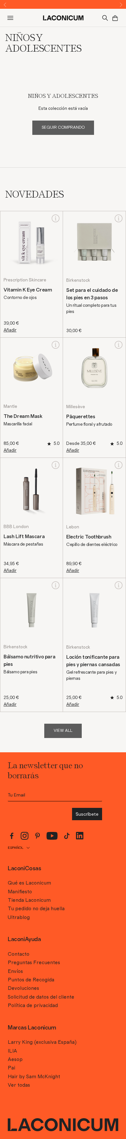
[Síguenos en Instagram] (24, 836)
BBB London (16, 526)
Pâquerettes (80, 416)
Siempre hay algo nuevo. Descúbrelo (63, 4)
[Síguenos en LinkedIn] (80, 835)
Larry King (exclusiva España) (42, 1042)
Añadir (10, 330)
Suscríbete (87, 814)
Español (15, 847)
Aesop (15, 1059)
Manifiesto (20, 891)
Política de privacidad (33, 1005)
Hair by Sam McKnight (34, 1076)
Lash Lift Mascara (24, 536)
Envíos (15, 971)
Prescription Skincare (25, 280)
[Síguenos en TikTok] (67, 836)
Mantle (10, 406)
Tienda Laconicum (29, 900)
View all (63, 731)
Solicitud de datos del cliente (41, 997)
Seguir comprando (63, 127)
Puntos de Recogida (31, 979)
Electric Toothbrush (88, 536)
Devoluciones (23, 988)
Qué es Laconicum (29, 883)
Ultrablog (19, 917)
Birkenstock (78, 280)
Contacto (18, 954)
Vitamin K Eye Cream (28, 289)
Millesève (75, 407)
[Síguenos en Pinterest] (37, 836)
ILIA (12, 1051)
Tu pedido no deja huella (36, 908)
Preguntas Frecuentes (34, 962)
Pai (11, 1067)
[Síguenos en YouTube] (52, 836)
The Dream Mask (23, 416)
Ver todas (19, 1085)
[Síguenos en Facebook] (12, 836)
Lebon (72, 527)
